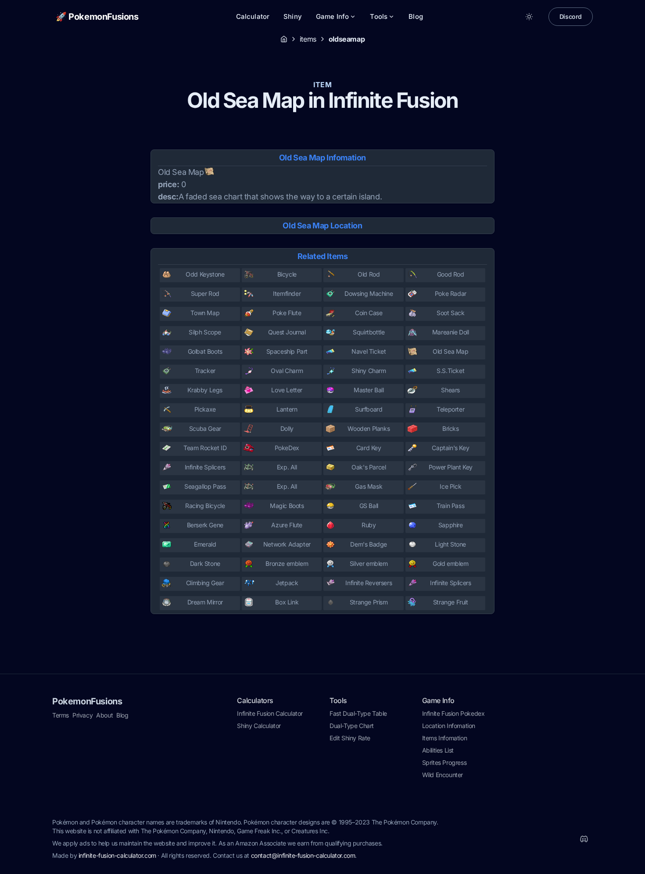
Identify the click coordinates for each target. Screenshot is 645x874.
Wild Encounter (442, 774)
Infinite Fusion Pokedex (453, 713)
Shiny (292, 16)
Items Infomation (444, 738)
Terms (60, 715)
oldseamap (347, 39)
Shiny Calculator (259, 725)
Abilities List (438, 750)
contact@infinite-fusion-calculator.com (303, 855)
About (104, 715)
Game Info (332, 16)
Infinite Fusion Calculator (270, 713)
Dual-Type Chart (352, 725)
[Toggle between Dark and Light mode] (529, 16)
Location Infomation (448, 725)
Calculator (253, 16)
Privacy (82, 715)
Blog (415, 16)
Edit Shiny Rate (350, 738)
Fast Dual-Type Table (358, 713)
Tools (378, 16)
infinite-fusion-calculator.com (117, 855)
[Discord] (584, 839)
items (308, 39)
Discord (570, 16)
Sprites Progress (444, 762)
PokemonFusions (87, 701)
